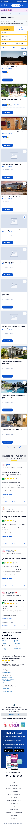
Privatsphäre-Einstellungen (14, 800)
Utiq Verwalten (14, 803)
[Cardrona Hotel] (14, 58)
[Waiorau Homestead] (14, 90)
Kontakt (19, 1)
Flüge (3, 682)
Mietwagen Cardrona (7, 680)
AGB (14, 806)
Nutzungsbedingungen (14, 794)
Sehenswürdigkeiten (7, 672)
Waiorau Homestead (7, 99)
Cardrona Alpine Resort (8, 230)
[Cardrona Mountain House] (14, 123)
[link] (22, 5)
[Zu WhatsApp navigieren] (21, 775)
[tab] (7, 28)
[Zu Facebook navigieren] (7, 775)
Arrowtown (17, 643)
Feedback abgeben (14, 714)
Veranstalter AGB (14, 791)
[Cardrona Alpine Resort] (14, 221)
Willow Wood (5, 294)
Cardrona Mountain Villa (8, 429)
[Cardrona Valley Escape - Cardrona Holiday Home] (14, 386)
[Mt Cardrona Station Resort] (14, 188)
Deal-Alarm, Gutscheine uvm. (14, 788)
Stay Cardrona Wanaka (8, 262)
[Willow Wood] (14, 285)
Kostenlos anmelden (20, 9)
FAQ (14, 782)
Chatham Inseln (18, 648)
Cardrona (4, 643)
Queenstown (17, 641)
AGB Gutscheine (14, 809)
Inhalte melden (14, 785)
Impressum (14, 818)
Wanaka (16, 640)
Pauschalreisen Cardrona (8, 679)
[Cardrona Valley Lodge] (14, 155)
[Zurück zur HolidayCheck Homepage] (5, 5)
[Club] (10, 10)
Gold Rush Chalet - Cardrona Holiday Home (13, 326)
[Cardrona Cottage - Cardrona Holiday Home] (14, 352)
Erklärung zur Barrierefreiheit (14, 812)
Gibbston (4, 640)
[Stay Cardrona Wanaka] (14, 253)
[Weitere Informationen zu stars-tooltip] (16, 66)
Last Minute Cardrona (7, 677)
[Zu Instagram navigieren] (10, 775)
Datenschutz (14, 797)
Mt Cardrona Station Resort (9, 196)
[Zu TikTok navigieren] (14, 775)
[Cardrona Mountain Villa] (14, 420)
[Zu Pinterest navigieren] (17, 775)
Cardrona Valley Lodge (8, 164)
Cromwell (4, 641)
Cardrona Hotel (6, 67)
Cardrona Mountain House (9, 132)
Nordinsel (4, 648)
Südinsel (4, 649)
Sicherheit (14, 815)
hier (6, 24)
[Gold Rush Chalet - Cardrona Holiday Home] (14, 317)
